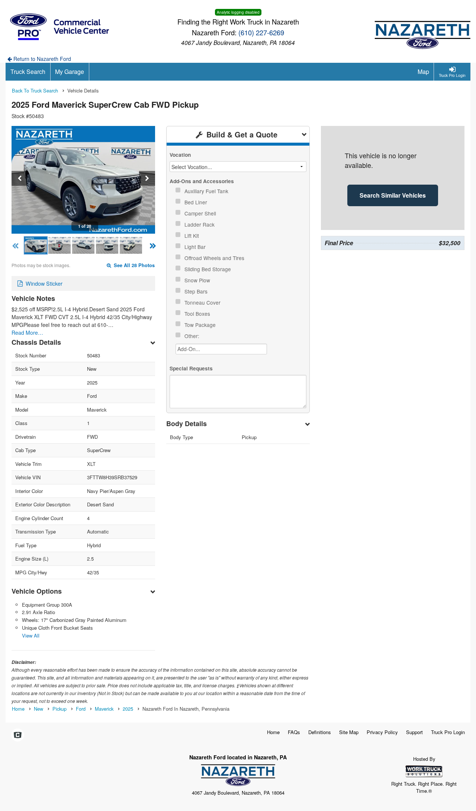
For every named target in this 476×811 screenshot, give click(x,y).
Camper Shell (201, 213)
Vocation (180, 154)
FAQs (294, 732)
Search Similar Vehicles (393, 195)
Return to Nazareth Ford (41, 58)
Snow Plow (198, 280)
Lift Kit (192, 235)
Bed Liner (196, 202)
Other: (192, 335)
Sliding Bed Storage (208, 269)
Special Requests (191, 368)
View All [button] (30, 635)
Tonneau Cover (203, 302)
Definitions (319, 732)
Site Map (348, 732)
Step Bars (196, 291)
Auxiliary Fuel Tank (207, 191)
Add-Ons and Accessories (202, 181)
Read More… (27, 332)
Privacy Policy (382, 732)
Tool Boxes (198, 313)
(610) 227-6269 (261, 32)
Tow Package (200, 324)
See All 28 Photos (133, 265)
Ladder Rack (200, 224)
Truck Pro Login (448, 732)
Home (273, 732)
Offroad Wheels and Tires (215, 257)
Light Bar (195, 246)
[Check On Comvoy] (17, 735)
